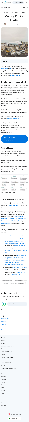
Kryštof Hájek (10, 24)
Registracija (4, 327)
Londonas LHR (19, 243)
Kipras (2, 387)
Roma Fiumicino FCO (6, 351)
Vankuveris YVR (18, 265)
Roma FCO (17, 250)
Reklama (25, 411)
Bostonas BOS (21, 255)
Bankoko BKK (5, 219)
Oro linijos (6, 12)
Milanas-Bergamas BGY (7, 357)
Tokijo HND (13, 219)
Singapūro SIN (18, 221)
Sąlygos (13, 411)
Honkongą (4, 69)
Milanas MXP (8, 248)
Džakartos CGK (6, 223)
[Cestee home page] (7, 2)
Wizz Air (3, 365)
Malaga (3, 396)
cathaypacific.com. (13, 119)
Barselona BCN (9, 241)
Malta (2, 373)
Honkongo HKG (13, 205)
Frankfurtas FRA (10, 243)
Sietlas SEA (18, 262)
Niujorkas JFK (17, 260)
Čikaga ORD (8, 258)
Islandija (3, 379)
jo (10, 69)
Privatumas (19, 411)
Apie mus (3, 403)
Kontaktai (3, 405)
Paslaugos (4, 329)
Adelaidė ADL (16, 267)
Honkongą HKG (15, 75)
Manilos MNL (19, 216)
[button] (2, 2)
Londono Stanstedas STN (7, 346)
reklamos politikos (22, 283)
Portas (2, 393)
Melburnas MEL (20, 272)
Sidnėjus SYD (16, 274)
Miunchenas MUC (18, 248)
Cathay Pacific (5, 7)
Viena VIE (3, 343)
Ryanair (3, 349)
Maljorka (3, 390)
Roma (2, 385)
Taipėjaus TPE (21, 219)
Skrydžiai (23, 12)
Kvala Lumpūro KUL (7, 221)
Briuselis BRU (18, 241)
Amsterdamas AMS (17, 239)
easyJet (3, 360)
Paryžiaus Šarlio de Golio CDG (8, 368)
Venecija (3, 376)
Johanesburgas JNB (16, 236)
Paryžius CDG (9, 250)
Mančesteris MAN (19, 246)
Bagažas (3, 324)
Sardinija (3, 354)
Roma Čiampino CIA (6, 362)
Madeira (3, 371)
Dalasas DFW (17, 258)
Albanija (3, 382)
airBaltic (3, 340)
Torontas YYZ (9, 265)
